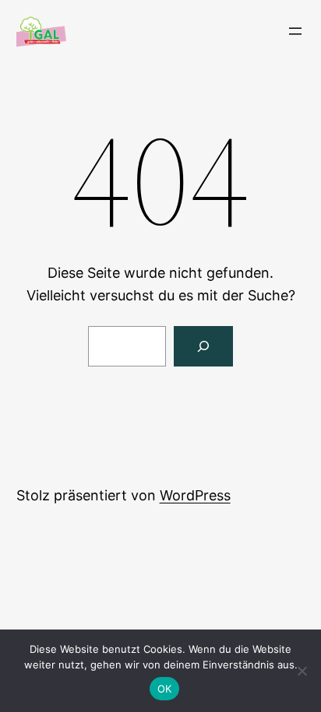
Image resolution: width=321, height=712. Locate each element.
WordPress (195, 495)
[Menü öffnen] (295, 31)
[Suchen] (203, 346)
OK (164, 688)
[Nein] (301, 671)
